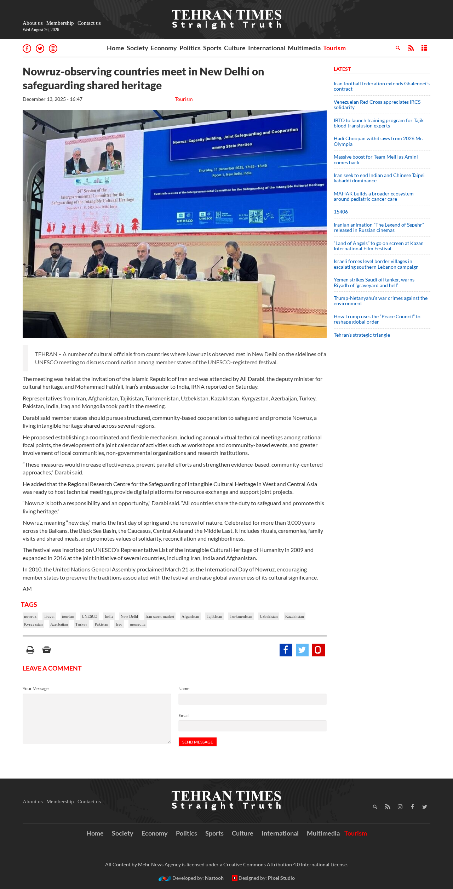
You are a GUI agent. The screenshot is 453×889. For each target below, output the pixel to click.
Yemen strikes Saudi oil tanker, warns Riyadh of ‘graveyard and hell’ (374, 282)
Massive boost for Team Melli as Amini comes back (376, 159)
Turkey (81, 624)
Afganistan (190, 616)
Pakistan (101, 624)
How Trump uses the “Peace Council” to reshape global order (377, 319)
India (109, 616)
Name (183, 688)
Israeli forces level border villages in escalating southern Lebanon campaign (376, 263)
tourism (68, 616)
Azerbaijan (59, 624)
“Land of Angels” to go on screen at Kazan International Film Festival (379, 245)
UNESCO (89, 616)
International (266, 48)
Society (137, 48)
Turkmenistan (241, 616)
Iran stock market (159, 616)
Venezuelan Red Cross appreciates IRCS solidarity (377, 104)
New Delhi (129, 616)
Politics (190, 48)
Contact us (89, 23)
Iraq (119, 624)
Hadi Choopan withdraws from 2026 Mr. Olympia (378, 141)
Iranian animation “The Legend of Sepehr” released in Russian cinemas (379, 227)
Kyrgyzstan (33, 624)
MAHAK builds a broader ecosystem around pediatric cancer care (374, 196)
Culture (235, 48)
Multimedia (304, 48)
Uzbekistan (269, 616)
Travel (49, 616)
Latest (342, 69)
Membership (60, 23)
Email (183, 715)
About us (33, 23)
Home (115, 48)
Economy (164, 48)
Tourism (334, 48)
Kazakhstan (294, 616)
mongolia (137, 624)
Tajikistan (214, 616)
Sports (212, 48)
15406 (341, 212)
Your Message (35, 688)
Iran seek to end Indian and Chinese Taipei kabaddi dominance (379, 177)
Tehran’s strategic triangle (362, 335)
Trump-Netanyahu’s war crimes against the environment (381, 300)
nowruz (30, 616)
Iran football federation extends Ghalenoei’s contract (382, 86)
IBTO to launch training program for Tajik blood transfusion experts (379, 123)
